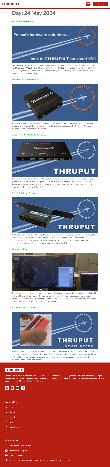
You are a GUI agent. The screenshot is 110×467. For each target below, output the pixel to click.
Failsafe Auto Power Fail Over (24, 193)
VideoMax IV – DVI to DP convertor (26, 79)
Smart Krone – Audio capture (24, 307)
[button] (88, 4)
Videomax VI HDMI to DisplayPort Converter (30, 135)
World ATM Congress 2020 (23, 21)
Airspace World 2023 (21, 249)
